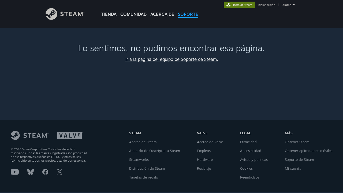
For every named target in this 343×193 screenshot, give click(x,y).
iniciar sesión (266, 5)
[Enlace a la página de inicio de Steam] (65, 18)
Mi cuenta (293, 168)
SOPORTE (188, 14)
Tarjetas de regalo (143, 177)
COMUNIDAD (133, 14)
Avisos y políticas (254, 159)
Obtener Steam (297, 142)
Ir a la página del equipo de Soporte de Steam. (171, 59)
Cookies (246, 168)
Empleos (204, 151)
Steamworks (139, 159)
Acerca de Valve (210, 142)
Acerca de (162, 14)
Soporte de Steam (299, 159)
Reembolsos (249, 177)
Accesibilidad (250, 151)
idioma (286, 5)
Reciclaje (204, 168)
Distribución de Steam (147, 168)
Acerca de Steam (142, 142)
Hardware (205, 159)
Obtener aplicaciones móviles (308, 151)
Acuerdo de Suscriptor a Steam (154, 151)
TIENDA (109, 14)
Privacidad (248, 142)
